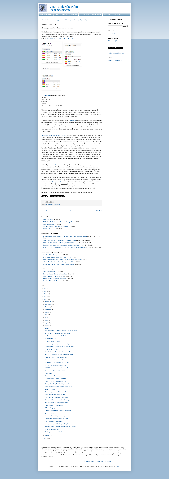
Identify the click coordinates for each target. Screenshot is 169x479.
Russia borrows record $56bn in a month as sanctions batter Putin (61, 245)
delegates (47, 95)
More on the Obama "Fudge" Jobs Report (56, 419)
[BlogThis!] (47, 202)
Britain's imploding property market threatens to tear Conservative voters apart (65, 236)
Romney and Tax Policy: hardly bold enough (57, 400)
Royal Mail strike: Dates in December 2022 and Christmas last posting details (64, 247)
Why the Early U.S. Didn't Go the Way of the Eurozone (60, 427)
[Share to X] (49, 202)
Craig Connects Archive (49, 272)
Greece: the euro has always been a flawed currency (59, 376)
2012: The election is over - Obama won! (56, 368)
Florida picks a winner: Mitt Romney (55, 432)
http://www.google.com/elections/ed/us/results (60, 38)
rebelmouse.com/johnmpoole (116, 53)
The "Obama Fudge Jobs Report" (54, 421)
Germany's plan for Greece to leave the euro (57, 362)
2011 (45, 439)
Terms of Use (99, 461)
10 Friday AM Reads (49, 229)
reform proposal (56, 182)
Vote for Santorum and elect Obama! (55, 370)
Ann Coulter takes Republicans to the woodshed (58, 352)
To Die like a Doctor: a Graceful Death (56, 336)
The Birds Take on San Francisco (52, 281)
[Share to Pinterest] (53, 202)
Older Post (99, 211)
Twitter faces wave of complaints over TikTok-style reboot (59, 240)
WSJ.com (73, 120)
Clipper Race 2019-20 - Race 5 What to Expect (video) (58, 264)
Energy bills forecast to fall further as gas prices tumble (58, 243)
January (47, 435)
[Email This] (46, 202)
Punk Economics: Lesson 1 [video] (54, 405)
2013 (45, 296)
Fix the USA (64, 14)
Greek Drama (48, 373)
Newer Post (45, 211)
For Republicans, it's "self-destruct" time (56, 357)
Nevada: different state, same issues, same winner (58, 416)
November (48, 304)
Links (56, 14)
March (47, 325)
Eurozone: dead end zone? (52, 349)
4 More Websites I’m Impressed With (53, 276)
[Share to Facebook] (51, 202)
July (46, 315)
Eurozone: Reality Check (52, 429)
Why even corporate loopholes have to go (56, 365)
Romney (51, 204)
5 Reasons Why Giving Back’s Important (54, 279)
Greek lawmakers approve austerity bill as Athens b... (60, 386)
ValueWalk (74, 14)
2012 (45, 299)
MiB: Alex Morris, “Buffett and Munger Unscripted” (57, 222)
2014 (45, 294)
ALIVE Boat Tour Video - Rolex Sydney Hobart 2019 (58, 262)
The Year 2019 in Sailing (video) (52, 255)
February (48, 328)
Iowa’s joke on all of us (51, 389)
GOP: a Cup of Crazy (51, 338)
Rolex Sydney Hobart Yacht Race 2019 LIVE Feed (57, 257)
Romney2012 (57, 204)
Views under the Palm (46, 14)
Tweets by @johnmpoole (115, 60)
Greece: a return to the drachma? (54, 360)
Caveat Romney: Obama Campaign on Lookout (58, 411)
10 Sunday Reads (48, 219)
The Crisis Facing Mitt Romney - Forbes (53, 135)
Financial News (84, 14)
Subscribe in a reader (114, 34)
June (46, 317)
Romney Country (49, 413)
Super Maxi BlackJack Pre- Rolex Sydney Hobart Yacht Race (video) (62, 259)
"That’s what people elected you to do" (55, 408)
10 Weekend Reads (48, 224)
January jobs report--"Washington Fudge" (56, 424)
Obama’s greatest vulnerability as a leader (56, 397)
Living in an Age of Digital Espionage (55, 378)
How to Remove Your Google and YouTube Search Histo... (61, 330)
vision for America (56, 165)
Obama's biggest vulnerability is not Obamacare (58, 392)
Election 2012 (117, 14)
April (47, 323)
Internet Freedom (96, 14)
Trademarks (107, 461)
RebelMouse (107, 14)
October (47, 307)
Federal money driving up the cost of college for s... (59, 344)
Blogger (118, 466)
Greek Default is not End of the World (55, 394)
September (48, 309)
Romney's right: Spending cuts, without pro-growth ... (60, 354)
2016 (45, 288)
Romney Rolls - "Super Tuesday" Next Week (57, 333)
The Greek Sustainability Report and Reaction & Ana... (60, 346)
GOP (47, 204)
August (47, 312)
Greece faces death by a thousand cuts (55, 381)
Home (72, 211)
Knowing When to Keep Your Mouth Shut (55, 274)
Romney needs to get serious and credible (56, 402)
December (48, 301)
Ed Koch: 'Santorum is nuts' (52, 341)
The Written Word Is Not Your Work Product (55, 226)
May (46, 320)
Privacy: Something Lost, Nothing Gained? (57, 384)
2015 (45, 291)
